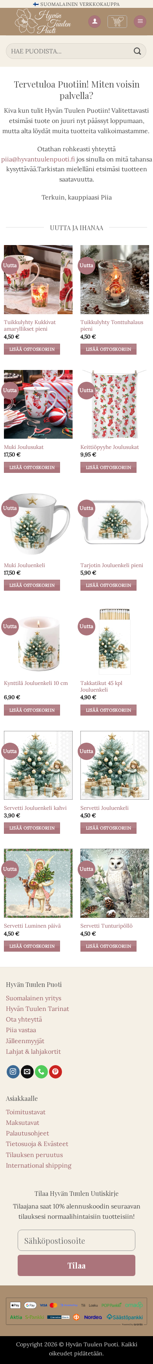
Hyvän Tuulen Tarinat (37, 1008)
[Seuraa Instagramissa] (13, 1071)
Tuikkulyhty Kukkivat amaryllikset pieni (30, 326)
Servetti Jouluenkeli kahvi (35, 808)
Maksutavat (22, 1122)
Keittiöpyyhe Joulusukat (109, 447)
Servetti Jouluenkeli (104, 808)
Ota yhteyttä (24, 1019)
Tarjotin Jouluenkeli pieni (111, 565)
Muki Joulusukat (24, 447)
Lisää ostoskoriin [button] (32, 349)
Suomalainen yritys (33, 998)
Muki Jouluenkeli (24, 565)
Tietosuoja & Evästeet (37, 1144)
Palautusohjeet (27, 1133)
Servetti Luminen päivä (32, 926)
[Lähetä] (138, 51)
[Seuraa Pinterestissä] (55, 1071)
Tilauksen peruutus (34, 1155)
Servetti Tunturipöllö (106, 926)
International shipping (38, 1165)
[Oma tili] (94, 21)
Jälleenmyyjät (25, 1041)
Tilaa (76, 1265)
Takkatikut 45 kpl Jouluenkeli (101, 687)
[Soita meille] (41, 1071)
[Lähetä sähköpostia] (27, 1071)
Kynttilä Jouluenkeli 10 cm (36, 683)
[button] (117, 21)
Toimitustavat (26, 1112)
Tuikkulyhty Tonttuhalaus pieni (111, 326)
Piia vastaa (21, 1030)
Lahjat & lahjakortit (33, 1051)
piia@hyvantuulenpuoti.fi (38, 159)
